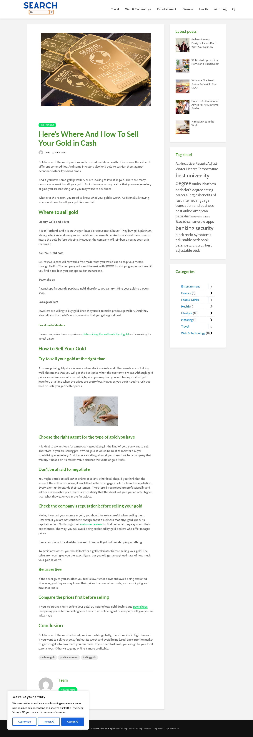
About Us (162, 728)
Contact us (173, 728)
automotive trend (196, 246)
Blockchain (184, 221)
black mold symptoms (193, 234)
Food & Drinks (190, 300)
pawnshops (140, 606)
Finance (188, 9)
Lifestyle (186, 313)
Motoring (220, 9)
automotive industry (201, 217)
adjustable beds (188, 240)
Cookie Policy (134, 728)
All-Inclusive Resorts (191, 163)
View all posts (68, 690)
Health (203, 9)
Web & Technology (138, 9)
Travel (115, 9)
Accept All (72, 721)
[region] (48, 710)
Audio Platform (204, 184)
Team (47, 152)
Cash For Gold (47, 125)
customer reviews (91, 524)
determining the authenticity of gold (106, 334)
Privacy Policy (119, 728)
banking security (195, 228)
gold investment (69, 657)
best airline (184, 211)
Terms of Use (149, 728)
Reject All (49, 721)
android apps (203, 221)
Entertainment (166, 9)
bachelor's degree (189, 190)
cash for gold (47, 657)
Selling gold (89, 657)
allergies (192, 195)
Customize (24, 721)
